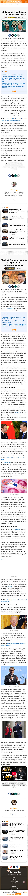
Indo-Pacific (4, 5)
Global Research (21, 390)
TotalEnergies (17, 412)
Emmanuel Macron (6, 785)
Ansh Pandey (11, 268)
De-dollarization (21, 783)
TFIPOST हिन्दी (14, 883)
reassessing (10, 308)
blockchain (23, 368)
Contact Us (14, 879)
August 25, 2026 (12, 221)
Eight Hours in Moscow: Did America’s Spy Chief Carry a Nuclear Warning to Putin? (17, 211)
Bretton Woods (16, 529)
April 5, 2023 (20, 17)
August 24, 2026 (12, 834)
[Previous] (13, 91)
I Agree (18, 894)
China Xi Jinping (12, 783)
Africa (10, 163)
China (8, 352)
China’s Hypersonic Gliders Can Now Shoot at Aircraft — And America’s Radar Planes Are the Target (17, 824)
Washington (14, 169)
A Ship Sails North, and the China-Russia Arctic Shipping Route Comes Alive (17, 839)
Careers (14, 886)
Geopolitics (19, 163)
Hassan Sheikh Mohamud (10, 165)
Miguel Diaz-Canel (15, 167)
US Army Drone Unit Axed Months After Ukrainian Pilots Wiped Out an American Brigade (17, 231)
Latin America (6, 167)
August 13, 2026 (12, 847)
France (13, 785)
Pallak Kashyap (11, 17)
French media (7, 462)
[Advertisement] (14, 252)
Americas (11, 5)
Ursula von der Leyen (21, 785)
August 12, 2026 (12, 853)
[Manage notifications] (24, 882)
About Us (14, 877)
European (9, 586)
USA (14, 787)
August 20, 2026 (12, 240)
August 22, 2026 (12, 234)
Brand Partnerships (14, 888)
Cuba (14, 163)
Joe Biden (20, 165)
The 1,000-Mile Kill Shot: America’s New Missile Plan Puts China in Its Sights (17, 218)
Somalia (22, 167)
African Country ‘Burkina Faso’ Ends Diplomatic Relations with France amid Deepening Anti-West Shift (14, 80)
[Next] (15, 91)
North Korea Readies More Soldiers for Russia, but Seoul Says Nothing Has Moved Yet (17, 832)
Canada (18, 5)
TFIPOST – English (14, 881)
